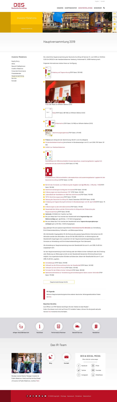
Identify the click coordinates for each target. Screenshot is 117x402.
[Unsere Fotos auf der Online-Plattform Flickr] (36, 396)
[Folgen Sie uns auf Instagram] (33, 396)
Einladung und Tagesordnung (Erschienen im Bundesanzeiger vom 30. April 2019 (70, 202)
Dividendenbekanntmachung (54, 142)
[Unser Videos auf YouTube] (45, 396)
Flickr (97, 365)
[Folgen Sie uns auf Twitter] (30, 396)
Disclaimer (78, 396)
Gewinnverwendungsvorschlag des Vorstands (59, 189)
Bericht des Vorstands (52, 185)
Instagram (84, 375)
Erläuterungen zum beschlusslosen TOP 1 (58, 192)
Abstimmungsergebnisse (60, 132)
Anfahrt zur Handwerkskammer (55, 147)
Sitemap (63, 396)
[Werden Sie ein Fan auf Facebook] (27, 396)
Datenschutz (87, 396)
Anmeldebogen (50, 263)
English (97, 1)
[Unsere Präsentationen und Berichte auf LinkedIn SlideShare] (42, 396)
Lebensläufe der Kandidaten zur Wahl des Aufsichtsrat (62, 194)
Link (21, 327)
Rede (54, 113)
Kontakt (103, 1)
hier (50, 297)
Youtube (98, 370)
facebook (84, 365)
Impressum (70, 396)
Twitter (83, 370)
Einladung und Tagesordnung (60, 72)
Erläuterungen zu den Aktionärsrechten (57, 207)
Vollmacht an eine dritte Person (55, 267)
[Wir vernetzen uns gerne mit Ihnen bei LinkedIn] (39, 396)
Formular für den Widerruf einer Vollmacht (58, 270)
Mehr (37, 381)
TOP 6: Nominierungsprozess (54, 197)
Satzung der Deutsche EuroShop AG (56, 199)
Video (47, 104)
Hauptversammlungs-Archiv (59, 282)
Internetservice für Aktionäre (81, 228)
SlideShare (99, 375)
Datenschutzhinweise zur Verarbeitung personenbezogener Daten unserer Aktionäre (72, 272)
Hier (44, 228)
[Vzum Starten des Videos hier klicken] (65, 92)
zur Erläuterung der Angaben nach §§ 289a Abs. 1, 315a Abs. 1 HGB (80, 185)
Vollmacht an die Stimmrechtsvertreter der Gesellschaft (63, 265)
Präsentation (59, 123)
